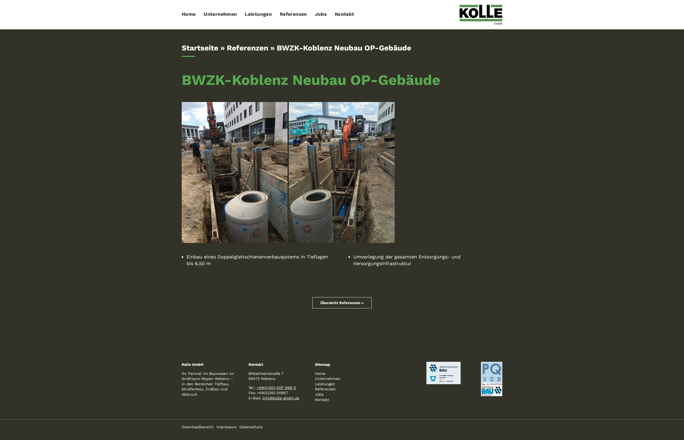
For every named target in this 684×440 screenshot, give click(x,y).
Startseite (200, 48)
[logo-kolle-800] (481, 7)
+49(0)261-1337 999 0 (276, 388)
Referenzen (247, 48)
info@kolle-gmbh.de (280, 398)
